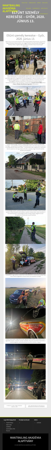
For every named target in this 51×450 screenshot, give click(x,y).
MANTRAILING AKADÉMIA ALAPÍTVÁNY (11, 8)
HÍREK (39, 2)
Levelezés (39, 422)
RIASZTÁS (24, 2)
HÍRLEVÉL (45, 2)
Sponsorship (43, 13)
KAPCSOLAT (44, 8)
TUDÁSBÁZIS (36, 8)
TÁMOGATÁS (32, 2)
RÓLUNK (28, 8)
